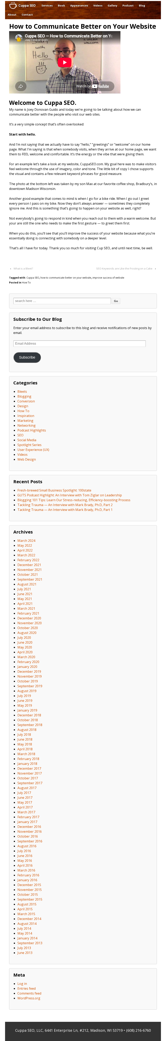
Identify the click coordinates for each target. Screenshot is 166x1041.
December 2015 (29, 885)
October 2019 (27, 681)
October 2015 (27, 894)
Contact (27, 14)
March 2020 (26, 657)
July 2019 (24, 696)
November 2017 (29, 773)
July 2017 (24, 792)
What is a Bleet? (23, 268)
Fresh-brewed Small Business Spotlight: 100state (54, 490)
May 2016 (24, 860)
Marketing (25, 420)
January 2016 (27, 880)
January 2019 (27, 710)
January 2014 (27, 938)
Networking (26, 425)
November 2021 (29, 569)
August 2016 (26, 846)
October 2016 (27, 836)
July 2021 (24, 589)
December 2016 (29, 826)
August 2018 (26, 729)
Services (47, 5)
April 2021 (25, 603)
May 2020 (24, 647)
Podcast (128, 5)
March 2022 (26, 555)
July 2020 (24, 637)
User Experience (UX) (33, 449)
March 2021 (26, 608)
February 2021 (28, 613)
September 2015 (29, 899)
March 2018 (26, 754)
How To (26, 282)
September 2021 (29, 579)
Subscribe (27, 357)
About (12, 14)
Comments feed (29, 993)
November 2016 (29, 831)
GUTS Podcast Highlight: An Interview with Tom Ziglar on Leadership (69, 495)
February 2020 (28, 662)
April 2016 (25, 865)
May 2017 (24, 802)
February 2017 (28, 817)
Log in (22, 983)
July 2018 (24, 734)
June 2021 (24, 594)
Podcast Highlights (31, 430)
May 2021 (24, 599)
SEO (20, 435)
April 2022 (25, 550)
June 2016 (24, 856)
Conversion (26, 401)
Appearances (79, 5)
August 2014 (26, 923)
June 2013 (24, 952)
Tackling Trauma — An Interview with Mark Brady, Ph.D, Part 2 (65, 505)
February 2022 (28, 560)
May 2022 (24, 545)
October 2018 (27, 720)
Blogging (24, 396)
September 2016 (29, 841)
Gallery (112, 5)
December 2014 (29, 919)
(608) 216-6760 (138, 1030)
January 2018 (27, 763)
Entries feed (26, 988)
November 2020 (29, 623)
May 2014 (24, 933)
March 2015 (26, 914)
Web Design (26, 459)
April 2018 (25, 749)
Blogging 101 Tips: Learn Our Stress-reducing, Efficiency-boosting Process (73, 500)
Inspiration (25, 416)
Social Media (26, 440)
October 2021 (27, 574)
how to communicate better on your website (65, 277)
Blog (142, 5)
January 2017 (27, 822)
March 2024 (26, 540)
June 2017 (24, 797)
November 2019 (29, 676)
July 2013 (24, 948)
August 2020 (26, 632)
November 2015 (29, 889)
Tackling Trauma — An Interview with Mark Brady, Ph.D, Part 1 (65, 509)
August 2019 (26, 691)
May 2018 (24, 744)
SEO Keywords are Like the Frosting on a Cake (124, 268)
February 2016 (28, 875)
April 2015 (25, 909)
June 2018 (24, 739)
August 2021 (26, 584)
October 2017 (27, 778)
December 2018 (29, 715)
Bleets (22, 391)
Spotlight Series (29, 445)
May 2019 (24, 705)
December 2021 (29, 565)
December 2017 (29, 768)
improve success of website (108, 277)
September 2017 (29, 783)
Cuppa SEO (27, 5)
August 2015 (26, 904)
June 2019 (24, 700)
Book (61, 5)
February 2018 (28, 759)
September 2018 (29, 725)
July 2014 (24, 928)
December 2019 (29, 671)
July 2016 (24, 851)
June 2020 (24, 642)
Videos (97, 5)
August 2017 (26, 788)
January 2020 (27, 666)
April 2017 (25, 807)
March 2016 (26, 870)
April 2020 (25, 652)
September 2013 (29, 943)
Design (22, 406)
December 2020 (29, 618)
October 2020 (27, 628)
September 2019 (29, 686)
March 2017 (26, 812)
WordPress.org (28, 998)
